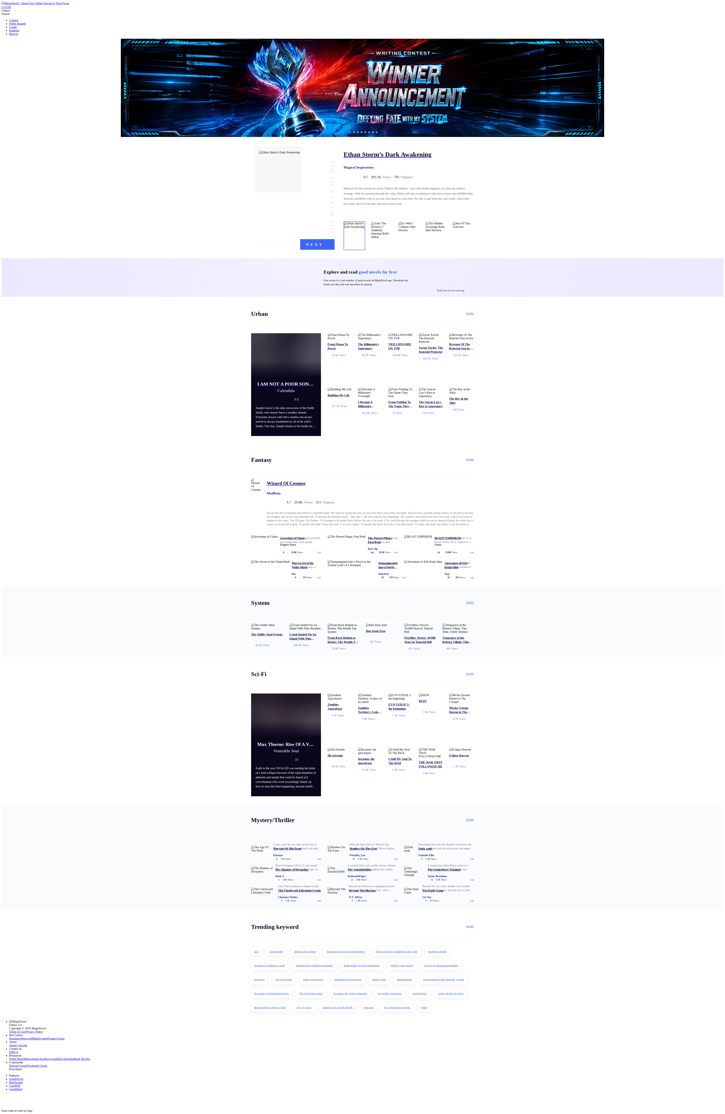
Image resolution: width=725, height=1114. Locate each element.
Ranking (14, 30)
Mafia (35, 1038)
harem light (276, 951)
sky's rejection (283, 979)
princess (368, 1007)
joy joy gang (304, 1007)
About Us (15, 1045)
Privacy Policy (34, 1031)
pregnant (259, 979)
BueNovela (16, 1082)
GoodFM (14, 1085)
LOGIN (6, 7)
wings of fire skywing (451, 993)
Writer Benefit (17, 23)
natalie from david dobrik (338, 1007)
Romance (14, 1038)
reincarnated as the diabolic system (443, 979)
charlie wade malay (401, 965)
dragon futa (379, 979)
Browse (13, 34)
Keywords (52, 1059)
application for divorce (348, 979)
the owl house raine (311, 993)
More (470, 313)
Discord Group (18, 1065)
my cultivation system (397, 1007)
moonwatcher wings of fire (270, 1007)
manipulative (404, 979)
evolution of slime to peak (269, 965)
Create (13, 27)
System (43, 1038)
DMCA (13, 1052)
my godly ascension (390, 993)
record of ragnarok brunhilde (441, 965)
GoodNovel (16, 1079)
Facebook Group (37, 1065)
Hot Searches (66, 1059)
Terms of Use (17, 1031)
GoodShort (15, 1089)
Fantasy (52, 1038)
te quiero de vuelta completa (350, 993)
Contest (13, 20)
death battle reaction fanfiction (361, 965)
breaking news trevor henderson (346, 951)
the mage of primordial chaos (271, 993)
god (256, 951)
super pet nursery (313, 979)
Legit (24, 1045)
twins (424, 1007)
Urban (61, 1038)
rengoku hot (420, 993)
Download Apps (36, 1059)
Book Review (82, 1059)
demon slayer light (305, 951)
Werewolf (26, 1038)
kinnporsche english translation (314, 965)
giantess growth (437, 951)
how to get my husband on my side (396, 951)
